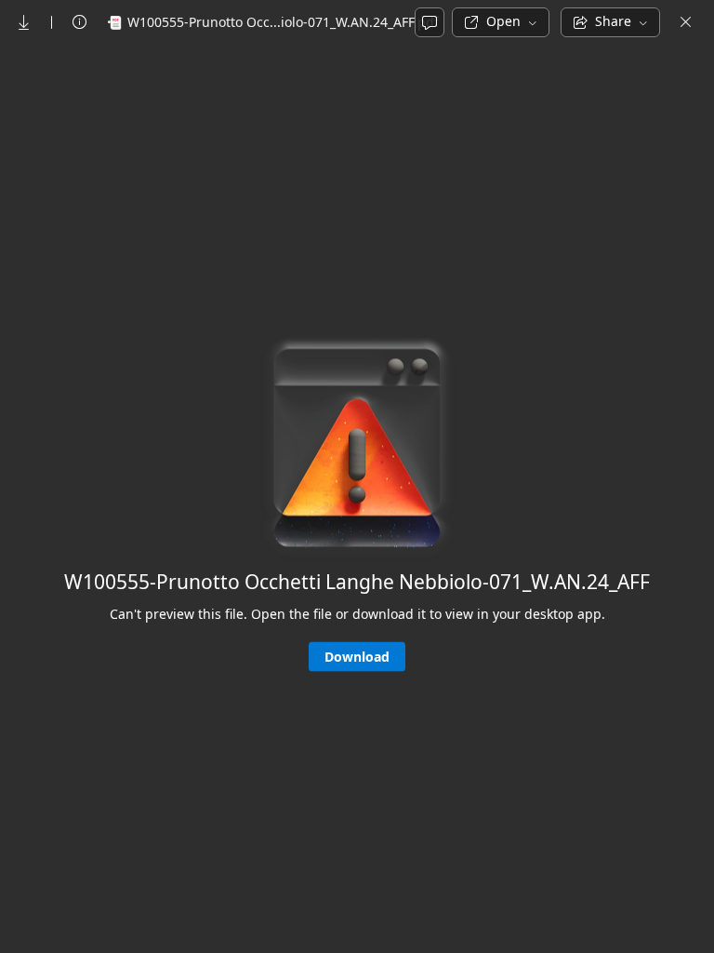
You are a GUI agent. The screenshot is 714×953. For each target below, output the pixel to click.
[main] (357, 497)
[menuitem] (24, 22)
